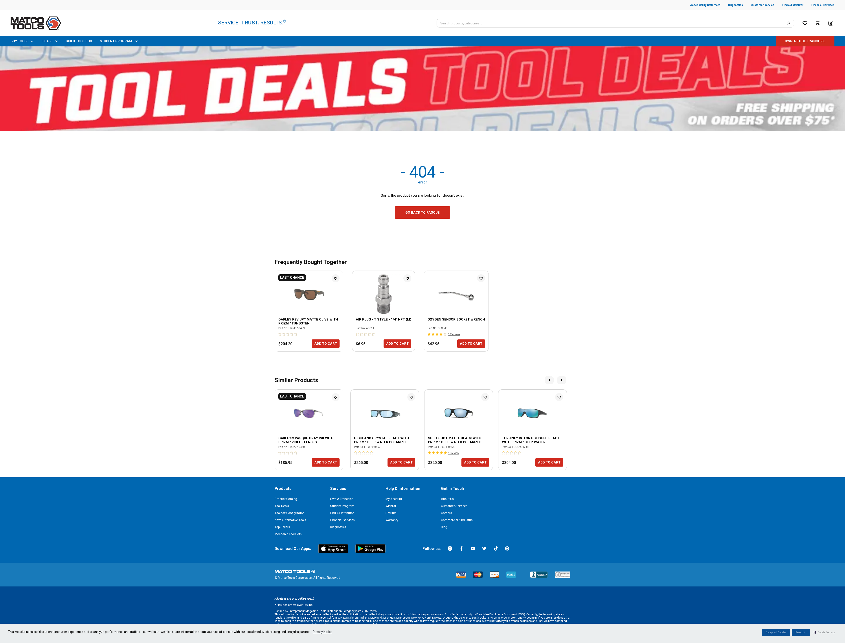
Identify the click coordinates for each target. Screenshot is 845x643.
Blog (444, 527)
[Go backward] (549, 380)
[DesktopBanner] (422, 88)
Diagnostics (338, 527)
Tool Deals (282, 506)
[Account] (831, 23)
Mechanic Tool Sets (288, 534)
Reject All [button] (800, 632)
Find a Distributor (342, 513)
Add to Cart (325, 344)
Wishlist (391, 506)
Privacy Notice (322, 632)
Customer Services (454, 506)
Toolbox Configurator (289, 513)
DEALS (47, 41)
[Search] (788, 23)
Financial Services (342, 520)
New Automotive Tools (290, 520)
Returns (391, 513)
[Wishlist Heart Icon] (336, 278)
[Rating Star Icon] (280, 334)
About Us (447, 499)
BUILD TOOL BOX (79, 41)
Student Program (342, 506)
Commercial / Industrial (457, 520)
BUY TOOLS (19, 41)
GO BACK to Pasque (422, 212)
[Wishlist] (805, 23)
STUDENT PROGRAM (116, 41)
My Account (394, 499)
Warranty (392, 520)
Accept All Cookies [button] (776, 632)
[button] (824, 632)
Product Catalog (286, 499)
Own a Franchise (341, 499)
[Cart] (818, 23)
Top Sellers (282, 527)
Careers (446, 513)
